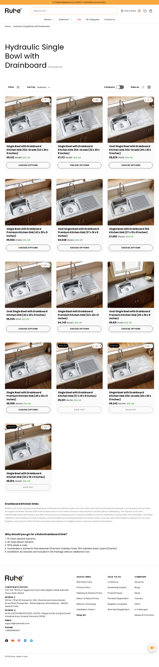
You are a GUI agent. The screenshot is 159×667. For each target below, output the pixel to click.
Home (8, 26)
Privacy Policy (83, 587)
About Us (139, 581)
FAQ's (137, 604)
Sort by (31, 87)
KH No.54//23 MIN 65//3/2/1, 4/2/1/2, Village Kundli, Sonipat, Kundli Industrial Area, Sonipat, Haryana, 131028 (37, 615)
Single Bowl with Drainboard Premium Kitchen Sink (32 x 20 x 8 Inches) (78, 315)
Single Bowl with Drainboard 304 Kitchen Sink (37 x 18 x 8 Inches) (129, 230)
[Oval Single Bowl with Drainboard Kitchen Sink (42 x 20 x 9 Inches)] (28, 285)
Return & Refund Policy (88, 598)
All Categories (92, 19)
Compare (109, 87)
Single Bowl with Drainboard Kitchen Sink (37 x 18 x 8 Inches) (77, 394)
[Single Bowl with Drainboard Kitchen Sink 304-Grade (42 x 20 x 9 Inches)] (28, 119)
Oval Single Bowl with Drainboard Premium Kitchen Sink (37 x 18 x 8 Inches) (78, 232)
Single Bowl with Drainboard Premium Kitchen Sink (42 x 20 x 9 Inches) (27, 232)
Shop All (81, 615)
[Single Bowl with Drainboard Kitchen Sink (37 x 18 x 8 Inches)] (79, 366)
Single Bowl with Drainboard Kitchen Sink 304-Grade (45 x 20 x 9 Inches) (130, 396)
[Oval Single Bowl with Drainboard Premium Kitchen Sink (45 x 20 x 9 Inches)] (131, 285)
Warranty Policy (84, 581)
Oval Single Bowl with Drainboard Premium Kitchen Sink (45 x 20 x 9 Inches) (129, 315)
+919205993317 (12, 630)
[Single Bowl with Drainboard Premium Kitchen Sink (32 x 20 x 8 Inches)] (79, 285)
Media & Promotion (144, 615)
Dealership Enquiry (117, 587)
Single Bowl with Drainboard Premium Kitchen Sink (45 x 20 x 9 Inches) (27, 396)
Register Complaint (117, 604)
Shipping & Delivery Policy (89, 593)
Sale (79, 19)
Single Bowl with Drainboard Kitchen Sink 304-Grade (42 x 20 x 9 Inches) (27, 150)
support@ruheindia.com (17, 623)
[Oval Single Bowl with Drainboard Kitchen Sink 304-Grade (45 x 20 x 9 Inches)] (131, 119)
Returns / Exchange (86, 604)
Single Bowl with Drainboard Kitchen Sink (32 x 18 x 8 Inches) (26, 475)
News (137, 593)
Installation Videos (86, 609)
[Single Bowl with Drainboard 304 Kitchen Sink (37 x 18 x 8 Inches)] (131, 202)
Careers (139, 598)
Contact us (113, 581)
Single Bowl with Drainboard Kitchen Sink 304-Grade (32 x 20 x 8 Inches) (79, 150)
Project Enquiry (115, 593)
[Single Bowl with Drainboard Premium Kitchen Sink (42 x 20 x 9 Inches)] (28, 202)
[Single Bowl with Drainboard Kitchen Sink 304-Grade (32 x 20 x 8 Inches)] (79, 119)
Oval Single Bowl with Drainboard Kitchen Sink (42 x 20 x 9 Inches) (27, 313)
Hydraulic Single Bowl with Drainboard (32, 26)
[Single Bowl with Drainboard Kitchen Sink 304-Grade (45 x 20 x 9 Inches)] (131, 366)
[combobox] (74, 10)
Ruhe (13, 657)
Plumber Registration (118, 598)
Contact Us (109, 19)
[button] (151, 11)
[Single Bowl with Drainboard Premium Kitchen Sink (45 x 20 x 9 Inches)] (28, 366)
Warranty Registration (118, 609)
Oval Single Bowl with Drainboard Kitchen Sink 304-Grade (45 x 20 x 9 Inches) (130, 150)
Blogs (137, 587)
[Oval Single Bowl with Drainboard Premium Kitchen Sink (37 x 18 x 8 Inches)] (79, 202)
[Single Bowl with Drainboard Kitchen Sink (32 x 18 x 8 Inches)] (28, 447)
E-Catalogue (141, 609)
